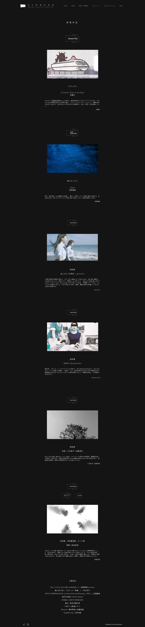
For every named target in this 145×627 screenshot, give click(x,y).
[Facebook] (24, 624)
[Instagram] (28, 624)
